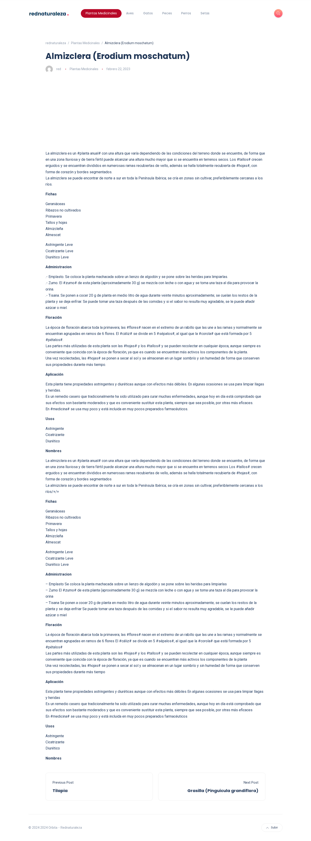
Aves (130, 13)
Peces (167, 13)
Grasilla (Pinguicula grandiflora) (222, 790)
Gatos (148, 13)
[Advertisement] (155, 111)
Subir (274, 827)
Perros (186, 13)
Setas (205, 13)
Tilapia (60, 790)
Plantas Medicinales (101, 13)
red (58, 69)
